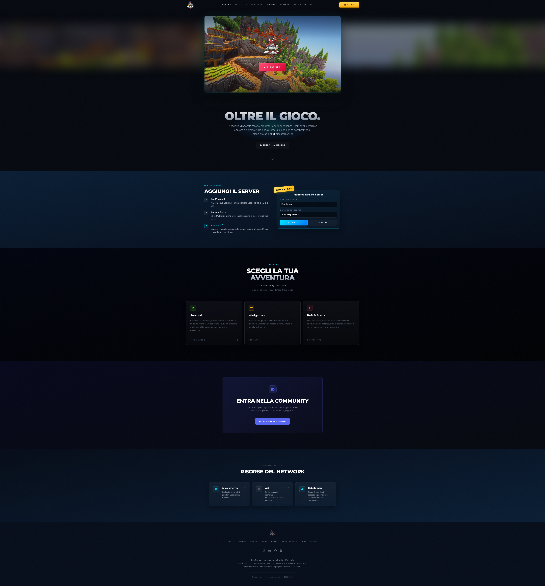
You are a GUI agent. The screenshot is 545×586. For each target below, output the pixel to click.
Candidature (304, 4)
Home (227, 4)
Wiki (304, 542)
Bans (272, 4)
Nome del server (288, 199)
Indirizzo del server (290, 210)
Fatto (324, 222)
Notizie (242, 4)
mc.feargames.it (291, 215)
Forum (258, 4)
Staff (286, 4)
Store (350, 5)
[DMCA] (288, 577)
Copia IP (295, 222)
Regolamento (290, 542)
